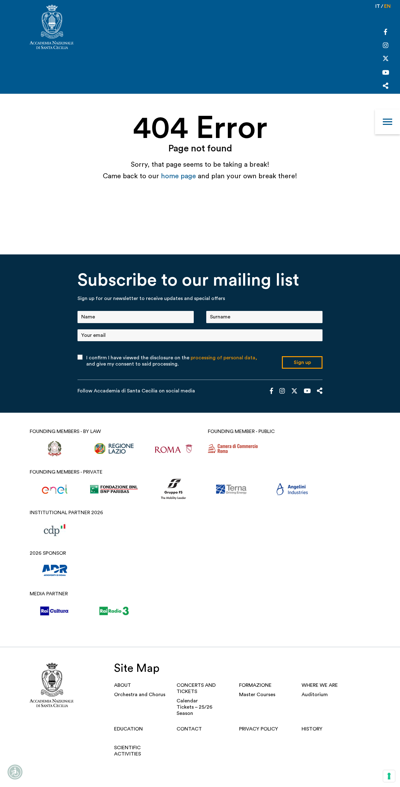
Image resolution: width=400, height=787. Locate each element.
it (377, 6)
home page (179, 176)
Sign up (302, 362)
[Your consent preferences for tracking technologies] (389, 776)
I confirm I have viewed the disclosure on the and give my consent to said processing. (171, 360)
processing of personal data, (224, 357)
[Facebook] (385, 32)
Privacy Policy (258, 728)
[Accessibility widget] (15, 772)
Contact (189, 728)
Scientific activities (127, 750)
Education (128, 728)
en (387, 6)
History (312, 728)
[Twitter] (385, 59)
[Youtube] (385, 73)
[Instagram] (385, 45)
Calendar (187, 700)
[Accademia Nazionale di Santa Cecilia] (51, 28)
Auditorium (315, 694)
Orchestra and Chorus (139, 694)
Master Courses (257, 694)
